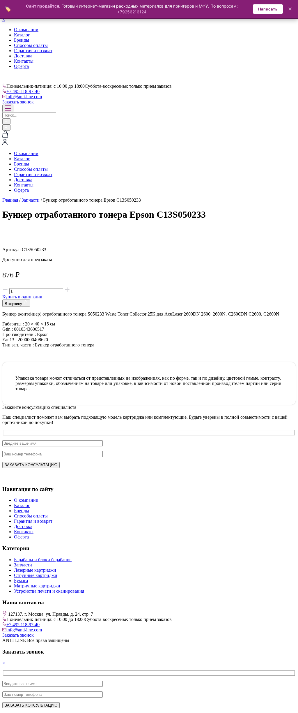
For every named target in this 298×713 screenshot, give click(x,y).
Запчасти (31, 200)
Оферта (21, 66)
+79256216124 (131, 11)
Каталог (22, 34)
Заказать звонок (18, 101)
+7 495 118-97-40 (23, 91)
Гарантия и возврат (33, 50)
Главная (10, 200)
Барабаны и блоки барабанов (43, 559)
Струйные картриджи (35, 575)
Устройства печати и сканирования (49, 591)
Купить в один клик (22, 296)
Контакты (23, 61)
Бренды (21, 40)
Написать (268, 9)
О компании (26, 29)
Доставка (23, 55)
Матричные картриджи (37, 585)
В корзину (14, 304)
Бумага (21, 580)
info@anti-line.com (24, 96)
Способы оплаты (31, 45)
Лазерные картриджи (35, 570)
